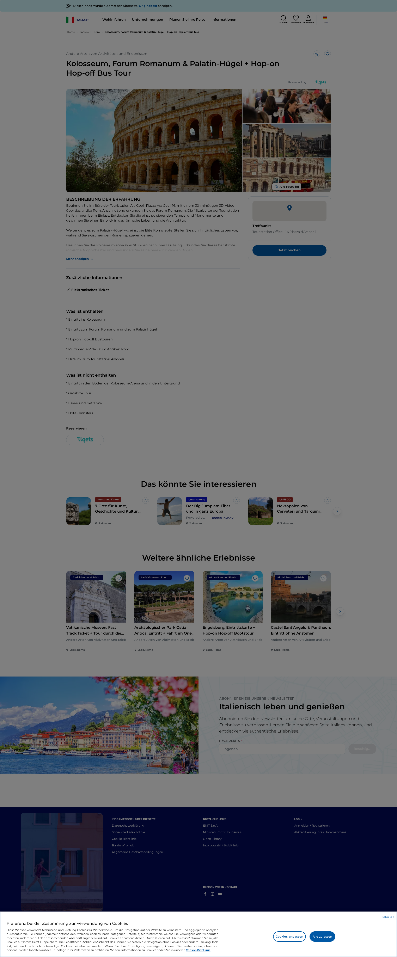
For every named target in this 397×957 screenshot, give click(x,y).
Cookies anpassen (289, 936)
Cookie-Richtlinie (198, 950)
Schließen (388, 916)
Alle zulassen (322, 936)
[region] (198, 934)
